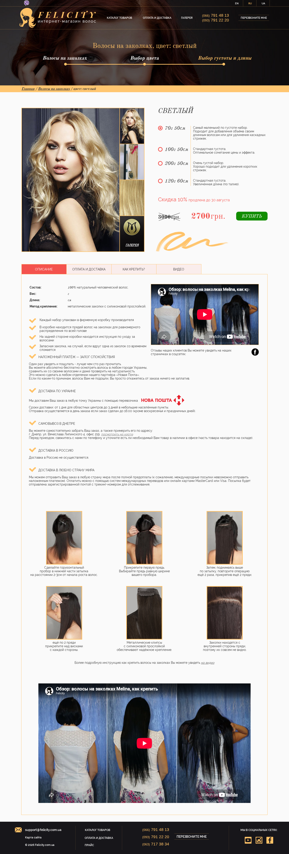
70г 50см (175, 128)
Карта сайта (33, 837)
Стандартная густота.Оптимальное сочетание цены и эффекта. (224, 150)
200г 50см (176, 163)
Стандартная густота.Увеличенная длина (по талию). (216, 182)
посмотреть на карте (117, 434)
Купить (252, 216)
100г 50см (176, 149)
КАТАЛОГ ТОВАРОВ (119, 17)
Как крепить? (134, 269)
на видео (207, 662)
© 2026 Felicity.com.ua (39, 845)
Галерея (187, 17)
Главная (28, 89)
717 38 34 (155, 844)
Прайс (89, 845)
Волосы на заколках (64, 58)
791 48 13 (215, 15)
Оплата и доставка (157, 17)
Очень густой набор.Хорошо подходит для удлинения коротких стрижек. (225, 166)
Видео (178, 269)
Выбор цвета (144, 58)
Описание (44, 269)
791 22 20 (215, 20)
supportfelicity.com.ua (43, 830)
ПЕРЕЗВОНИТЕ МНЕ (254, 17)
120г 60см (176, 181)
